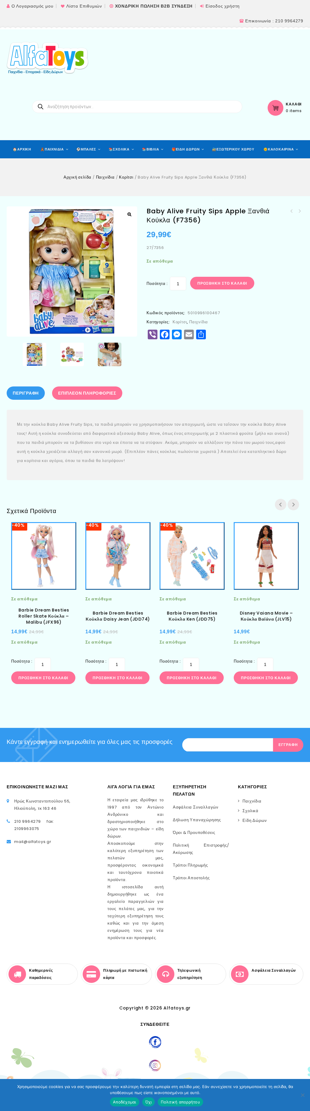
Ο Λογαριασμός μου (33, 6)
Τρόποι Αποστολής (191, 878)
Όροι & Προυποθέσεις (194, 832)
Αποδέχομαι (124, 1102)
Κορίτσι (126, 177)
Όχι (148, 1102)
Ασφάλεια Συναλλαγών (196, 807)
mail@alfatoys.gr (32, 842)
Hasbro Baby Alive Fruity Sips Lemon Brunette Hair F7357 (299, 211)
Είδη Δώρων (254, 820)
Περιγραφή (26, 393)
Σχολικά (250, 811)
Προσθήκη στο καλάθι (222, 283)
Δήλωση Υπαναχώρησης (197, 820)
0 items (294, 110)
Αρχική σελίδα (77, 177)
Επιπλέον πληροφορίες (87, 393)
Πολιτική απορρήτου (180, 1102)
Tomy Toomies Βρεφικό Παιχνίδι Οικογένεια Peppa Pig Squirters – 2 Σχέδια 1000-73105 (291, 211)
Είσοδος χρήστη (223, 6)
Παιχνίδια (105, 177)
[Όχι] (302, 1095)
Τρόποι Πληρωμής (190, 865)
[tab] (27, 393)
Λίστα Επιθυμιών (84, 6)
